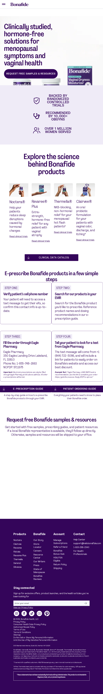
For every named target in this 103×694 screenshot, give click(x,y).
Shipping (57, 568)
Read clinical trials (18, 236)
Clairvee (17, 544)
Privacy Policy (19, 622)
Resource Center (38, 556)
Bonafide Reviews (37, 577)
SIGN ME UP (85, 603)
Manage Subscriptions (60, 542)
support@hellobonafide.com (81, 543)
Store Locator (37, 545)
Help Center (79, 539)
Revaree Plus (19, 555)
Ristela (16, 551)
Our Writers (39, 561)
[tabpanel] (18, 214)
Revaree (17, 547)
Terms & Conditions (22, 632)
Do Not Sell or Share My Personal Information (33, 637)
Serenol (17, 563)
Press (36, 565)
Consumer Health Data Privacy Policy (29, 624)
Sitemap (17, 635)
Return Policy (60, 564)
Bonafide (25, 619)
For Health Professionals (80, 552)
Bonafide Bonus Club (58, 552)
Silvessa (17, 567)
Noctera (17, 540)
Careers (37, 550)
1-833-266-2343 (81, 547)
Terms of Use (19, 629)
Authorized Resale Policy (24, 627)
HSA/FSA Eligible (57, 559)
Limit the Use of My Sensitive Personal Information (35, 640)
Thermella (18, 559)
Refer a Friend (60, 547)
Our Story (38, 540)
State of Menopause (39, 571)
